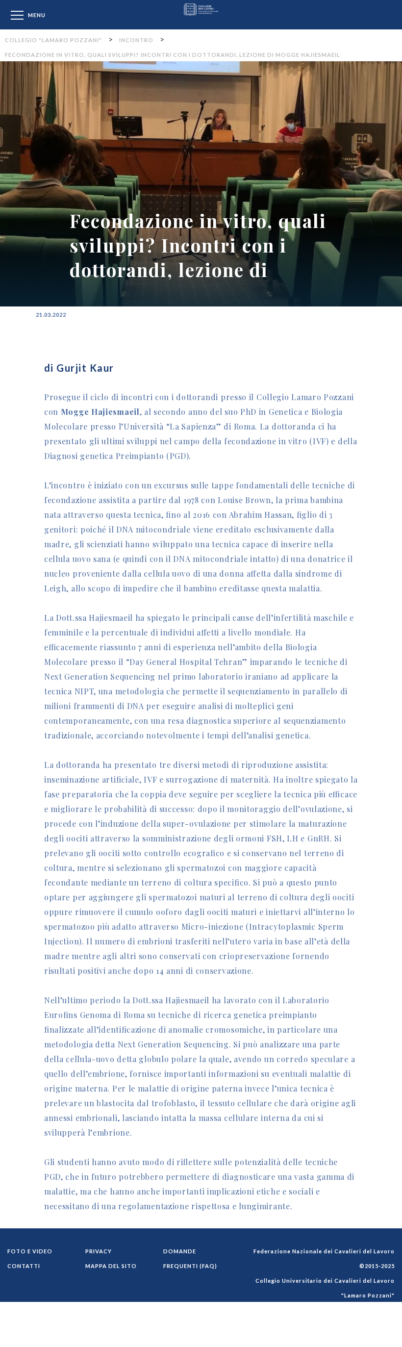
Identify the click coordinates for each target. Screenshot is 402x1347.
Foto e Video (29, 1251)
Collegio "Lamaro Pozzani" (201, 14)
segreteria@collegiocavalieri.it (348, 1325)
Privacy (98, 1251)
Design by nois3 (371, 1339)
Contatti (23, 1266)
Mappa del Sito (111, 1266)
